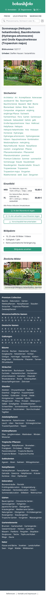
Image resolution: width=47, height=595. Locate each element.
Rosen (19, 379)
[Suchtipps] (42, 21)
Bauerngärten (8, 501)
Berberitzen (7, 370)
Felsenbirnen (19, 354)
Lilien (11, 423)
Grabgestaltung (28, 487)
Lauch (4, 423)
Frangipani (6, 448)
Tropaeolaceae (10, 168)
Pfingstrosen (7, 401)
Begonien (6, 445)
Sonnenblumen (21, 406)
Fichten (30, 354)
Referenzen (10, 593)
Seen (4, 548)
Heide (31, 395)
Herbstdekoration (20, 490)
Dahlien (30, 390)
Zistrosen (26, 381)
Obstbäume (18, 359)
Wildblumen (28, 548)
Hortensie (8, 133)
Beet (29, 104)
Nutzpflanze (31, 145)
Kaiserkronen (19, 420)
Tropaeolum (23, 168)
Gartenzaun (36, 117)
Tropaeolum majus (12, 171)
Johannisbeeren (8, 376)
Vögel (10, 548)
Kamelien (21, 376)
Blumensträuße (8, 484)
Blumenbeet (9, 107)
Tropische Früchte (26, 453)
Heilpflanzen (26, 473)
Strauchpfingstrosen (11, 381)
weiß (20, 174)
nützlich (7, 149)
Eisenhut (5, 392)
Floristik (20, 484)
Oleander (31, 376)
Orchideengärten (34, 512)
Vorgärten (23, 517)
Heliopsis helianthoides (14, 129)
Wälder (18, 548)
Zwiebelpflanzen (9, 309)
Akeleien (5, 390)
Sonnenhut (6, 409)
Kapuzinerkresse (19, 139)
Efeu (4, 434)
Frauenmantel (28, 392)
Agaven (5, 462)
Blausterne (6, 420)
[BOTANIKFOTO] (22, 4)
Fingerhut (15, 392)
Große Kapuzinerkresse (14, 123)
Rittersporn (35, 401)
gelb (34, 120)
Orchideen (17, 448)
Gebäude (8, 120)
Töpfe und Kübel (28, 534)
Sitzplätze (34, 531)
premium (25, 155)
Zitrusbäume (7, 362)
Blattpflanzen (18, 445)
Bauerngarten (26, 100)
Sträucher (6, 306)
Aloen (12, 462)
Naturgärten (7, 512)
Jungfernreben (14, 434)
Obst (13, 476)
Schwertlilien (7, 406)
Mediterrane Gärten (25, 509)
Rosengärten (7, 515)
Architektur (8, 97)
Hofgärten (21, 504)
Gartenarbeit (16, 526)
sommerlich (36, 158)
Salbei (4, 403)
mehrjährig (24, 142)
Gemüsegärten (8, 504)
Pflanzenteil (29, 152)
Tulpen (23, 426)
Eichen (33, 351)
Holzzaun (34, 129)
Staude (19, 162)
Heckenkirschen (18, 373)
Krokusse (31, 420)
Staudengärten (21, 515)
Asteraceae (37, 97)
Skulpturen (6, 534)
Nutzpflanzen (23, 303)
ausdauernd (9, 100)
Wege (4, 537)
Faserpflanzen (23, 470)
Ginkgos (5, 356)
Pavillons (14, 531)
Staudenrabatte (25, 165)
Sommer (25, 158)
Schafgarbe (14, 403)
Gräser (24, 395)
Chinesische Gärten (24, 501)
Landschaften (34, 545)
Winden (37, 434)
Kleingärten (25, 506)
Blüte (25, 107)
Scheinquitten (30, 379)
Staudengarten (10, 165)
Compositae (9, 110)
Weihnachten (36, 492)
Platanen (29, 359)
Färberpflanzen (8, 470)
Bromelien (29, 445)
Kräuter (37, 473)
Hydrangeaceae (32, 136)
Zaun (25, 174)
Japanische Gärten (10, 506)
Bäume (5, 301)
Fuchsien (5, 373)
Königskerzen (8, 398)
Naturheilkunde (10, 145)
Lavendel (19, 398)
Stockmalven (18, 409)
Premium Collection (12, 158)
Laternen (30, 529)
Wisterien (6, 437)
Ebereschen (24, 351)
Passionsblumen (9, 451)
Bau (17, 100)
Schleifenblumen (28, 403)
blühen (19, 107)
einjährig (30, 110)
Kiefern (35, 356)
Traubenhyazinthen (10, 426)
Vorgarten (25, 171)
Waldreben (27, 434)
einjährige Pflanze (11, 113)
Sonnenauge (9, 162)
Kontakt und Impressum (27, 593)
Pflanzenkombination (13, 152)
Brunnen (5, 526)
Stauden (34, 303)
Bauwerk (22, 104)
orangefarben (18, 149)
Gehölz (28, 120)
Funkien (5, 395)
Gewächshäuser (9, 529)
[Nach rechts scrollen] (37, 275)
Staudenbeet (28, 162)
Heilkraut (35, 123)
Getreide (5, 473)
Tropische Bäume (25, 451)
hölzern (7, 139)
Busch (31, 107)
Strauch (36, 165)
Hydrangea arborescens (14, 136)
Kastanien (26, 356)
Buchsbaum (19, 370)
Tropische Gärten (9, 517)
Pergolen (24, 531)
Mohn (27, 398)
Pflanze (28, 149)
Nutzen (22, 145)
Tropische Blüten (9, 453)
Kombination (33, 139)
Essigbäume (7, 354)
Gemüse (34, 470)
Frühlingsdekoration (11, 487)
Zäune (11, 537)
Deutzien (30, 370)
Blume (35, 104)
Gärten (25, 301)
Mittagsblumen (32, 462)
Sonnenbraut (35, 406)
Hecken (21, 529)
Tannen (38, 359)
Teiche (16, 534)
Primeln (25, 401)
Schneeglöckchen (33, 423)
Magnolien (6, 359)
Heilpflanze (8, 126)
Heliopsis (19, 126)
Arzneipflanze (25, 97)
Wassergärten (36, 517)
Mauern (5, 531)
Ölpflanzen (22, 476)
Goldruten (15, 395)
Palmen (27, 448)
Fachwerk (25, 113)
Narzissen (19, 423)
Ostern (33, 490)
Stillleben (25, 492)
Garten (26, 117)
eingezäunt (20, 110)
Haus (27, 123)
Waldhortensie (10, 174)
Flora (20, 117)
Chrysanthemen (18, 390)
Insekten (22, 545)
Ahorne (5, 351)
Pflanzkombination (12, 155)
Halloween (6, 490)
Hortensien (32, 373)
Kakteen (20, 462)
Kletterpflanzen (8, 303)
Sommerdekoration (10, 492)
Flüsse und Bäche (9, 545)
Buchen (13, 351)
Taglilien (5, 412)
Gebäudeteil (18, 120)
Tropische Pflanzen (20, 306)
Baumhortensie (10, 104)
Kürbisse (5, 476)
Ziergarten (33, 174)
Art (16, 97)
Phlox (17, 401)
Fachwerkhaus (10, 117)
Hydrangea (18, 133)
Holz (27, 129)
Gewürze (15, 473)
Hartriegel (15, 356)
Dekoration (15, 301)
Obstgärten (20, 512)
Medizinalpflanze (11, 142)
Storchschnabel (33, 409)
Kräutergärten (8, 509)
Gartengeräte (30, 526)
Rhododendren (8, 379)
